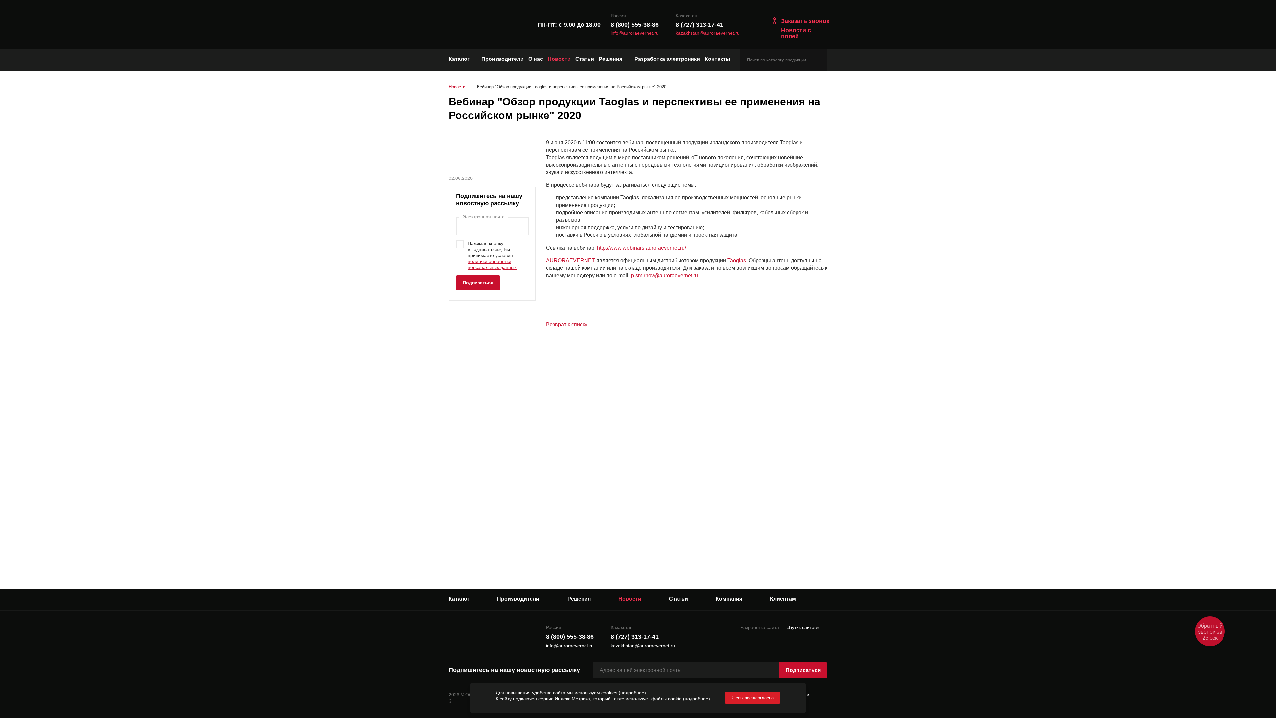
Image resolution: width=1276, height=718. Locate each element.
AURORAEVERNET (570, 260)
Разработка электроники (667, 59)
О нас (535, 59)
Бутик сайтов (803, 627)
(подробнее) (632, 692)
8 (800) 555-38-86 (635, 24)
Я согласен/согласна (752, 697)
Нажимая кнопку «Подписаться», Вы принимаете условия (492, 255)
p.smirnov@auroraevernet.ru (664, 275)
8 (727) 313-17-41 (699, 24)
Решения (610, 59)
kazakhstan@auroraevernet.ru (708, 33)
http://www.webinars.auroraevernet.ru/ (641, 248)
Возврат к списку (566, 324)
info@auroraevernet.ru (635, 33)
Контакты (717, 59)
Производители (502, 59)
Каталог (459, 59)
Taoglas (736, 260)
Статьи (584, 59)
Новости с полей (796, 33)
